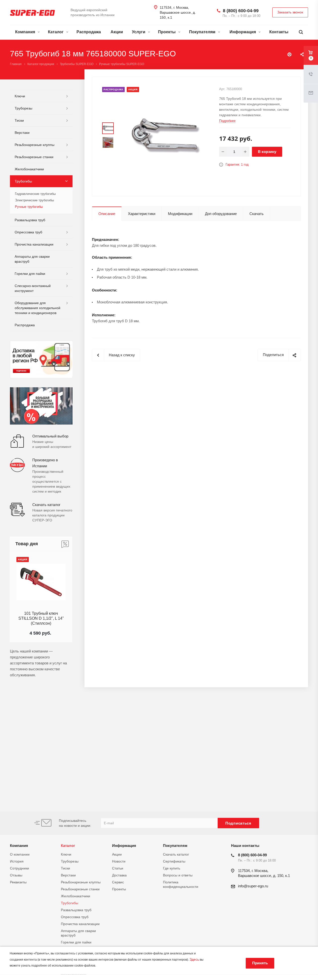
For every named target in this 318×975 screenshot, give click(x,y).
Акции (117, 32)
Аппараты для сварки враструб (32, 258)
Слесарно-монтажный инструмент (33, 288)
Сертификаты (174, 861)
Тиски (19, 120)
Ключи (20, 96)
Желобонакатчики (29, 169)
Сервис (118, 882)
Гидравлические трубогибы (35, 194)
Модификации (180, 214)
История (17, 861)
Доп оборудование (221, 214)
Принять (260, 963)
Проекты (167, 32)
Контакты (278, 32)
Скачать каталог (176, 854)
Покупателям (202, 32)
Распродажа (89, 32)
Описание (106, 214)
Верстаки (22, 133)
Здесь (194, 959)
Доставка (119, 875)
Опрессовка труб (28, 232)
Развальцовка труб (30, 220)
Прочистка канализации (34, 244)
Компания (25, 32)
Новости (118, 861)
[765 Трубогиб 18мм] (165, 136)
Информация (243, 32)
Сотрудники (19, 868)
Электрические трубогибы (34, 200)
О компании (20, 854)
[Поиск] (301, 32)
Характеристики (141, 214)
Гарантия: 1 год (237, 164)
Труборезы (23, 108)
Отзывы (16, 875)
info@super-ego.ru (253, 886)
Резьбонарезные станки (34, 157)
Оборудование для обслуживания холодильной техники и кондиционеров (37, 308)
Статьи (117, 868)
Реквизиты (18, 882)
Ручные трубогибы (29, 207)
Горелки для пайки (30, 274)
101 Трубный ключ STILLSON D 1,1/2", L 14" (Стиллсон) (41, 618)
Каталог (56, 32)
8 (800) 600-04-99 (241, 10)
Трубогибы (23, 181)
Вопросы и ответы (178, 875)
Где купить (171, 868)
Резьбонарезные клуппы (34, 145)
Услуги (139, 32)
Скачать (256, 214)
